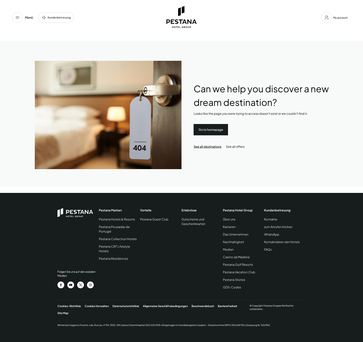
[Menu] (17, 17)
